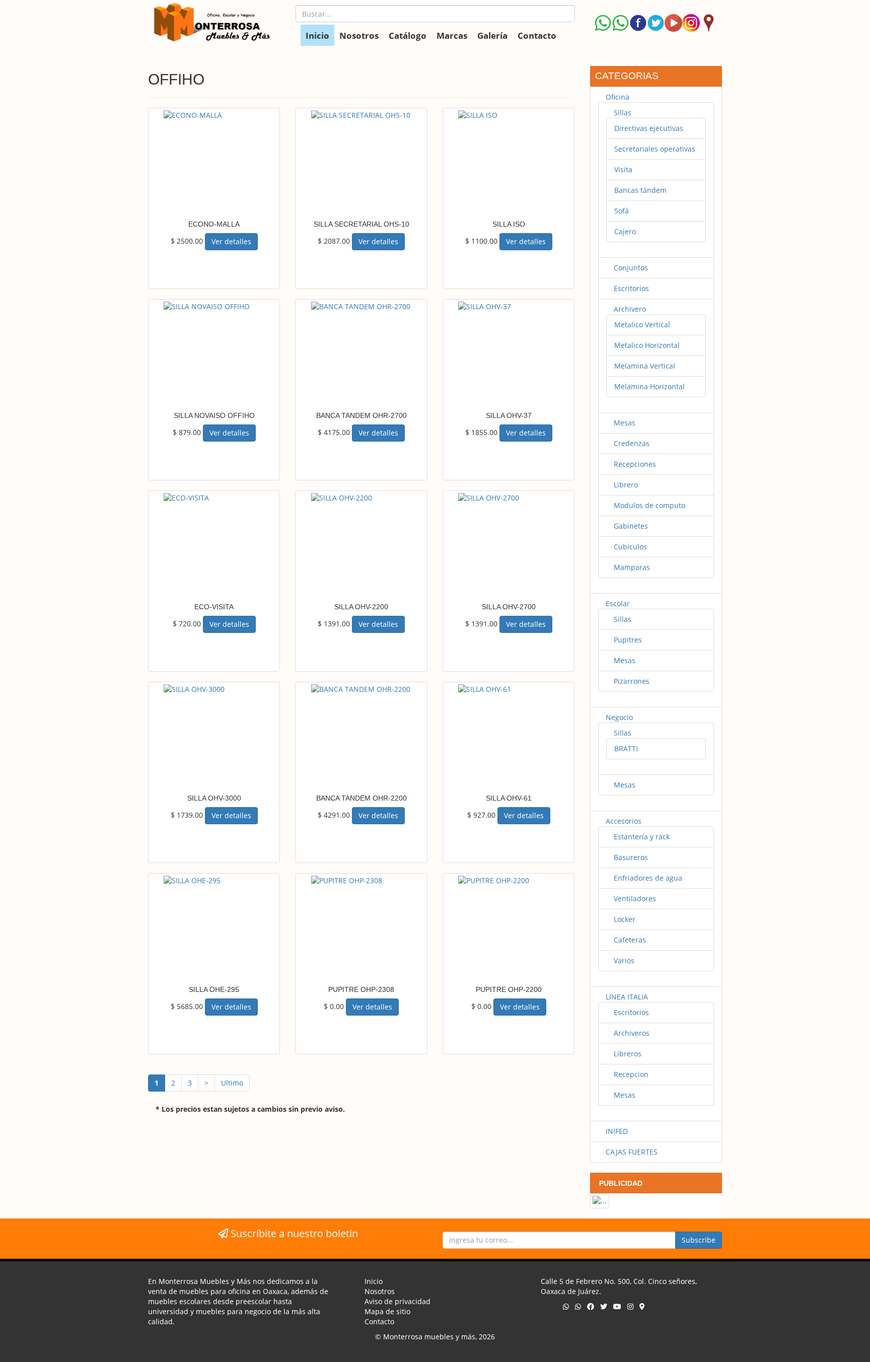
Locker (623, 919)
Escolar (617, 603)
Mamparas (631, 567)
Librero (625, 484)
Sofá (621, 211)
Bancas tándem (640, 190)
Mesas (623, 422)
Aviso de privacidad (397, 1301)
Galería (492, 35)
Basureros (630, 857)
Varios (623, 960)
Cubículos (629, 546)
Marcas (452, 35)
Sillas (621, 112)
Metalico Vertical (642, 324)
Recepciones (634, 464)
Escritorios (630, 288)
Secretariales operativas (654, 149)
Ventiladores (634, 898)
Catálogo (407, 35)
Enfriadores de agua (647, 878)
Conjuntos (630, 267)
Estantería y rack (641, 836)
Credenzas (630, 443)
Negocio (618, 717)
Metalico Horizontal (647, 345)
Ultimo (232, 1083)
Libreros (626, 1053)
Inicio (317, 35)
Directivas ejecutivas (648, 128)
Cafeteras (629, 940)
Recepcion (630, 1074)
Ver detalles (231, 241)
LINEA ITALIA (626, 996)
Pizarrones (630, 681)
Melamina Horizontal (649, 386)
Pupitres (627, 639)
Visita (623, 169)
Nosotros (359, 35)
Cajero (625, 231)
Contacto (537, 35)
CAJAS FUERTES (631, 1152)
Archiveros (630, 1033)
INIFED (616, 1131)
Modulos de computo (648, 505)
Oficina (616, 97)
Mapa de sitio (387, 1311)
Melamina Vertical (644, 366)
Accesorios (622, 821)
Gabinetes (630, 526)
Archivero (629, 309)
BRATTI (626, 748)
